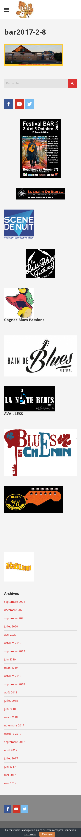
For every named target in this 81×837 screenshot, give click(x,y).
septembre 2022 (14, 601)
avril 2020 (10, 634)
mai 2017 (10, 775)
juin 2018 (10, 709)
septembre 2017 (14, 742)
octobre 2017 (12, 733)
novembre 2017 (14, 725)
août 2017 (10, 750)
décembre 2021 (14, 610)
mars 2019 (11, 667)
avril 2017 (10, 783)
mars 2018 (11, 717)
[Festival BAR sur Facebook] (8, 104)
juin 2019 (10, 659)
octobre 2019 (12, 643)
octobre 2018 (12, 676)
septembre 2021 (14, 618)
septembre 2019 (14, 651)
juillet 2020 (11, 626)
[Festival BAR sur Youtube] (19, 104)
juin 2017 (10, 766)
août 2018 (10, 692)
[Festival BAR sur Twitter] (29, 104)
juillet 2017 (11, 758)
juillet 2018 (11, 700)
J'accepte (47, 834)
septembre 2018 (14, 684)
